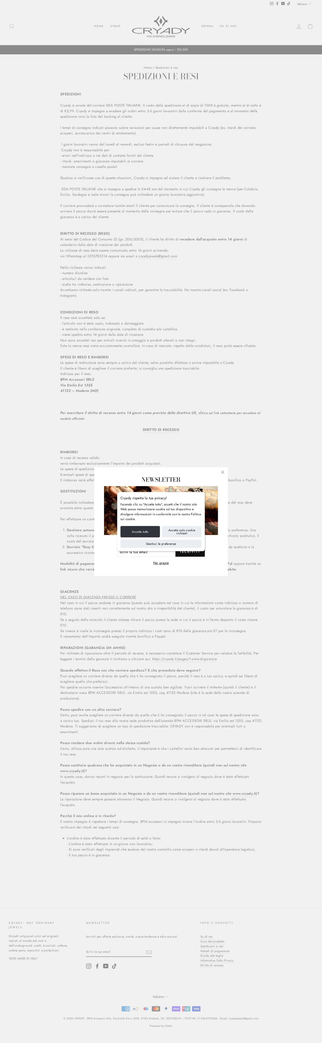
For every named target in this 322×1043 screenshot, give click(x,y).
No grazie (161, 562)
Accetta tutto (140, 531)
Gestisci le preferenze (161, 544)
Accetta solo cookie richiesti (181, 531)
